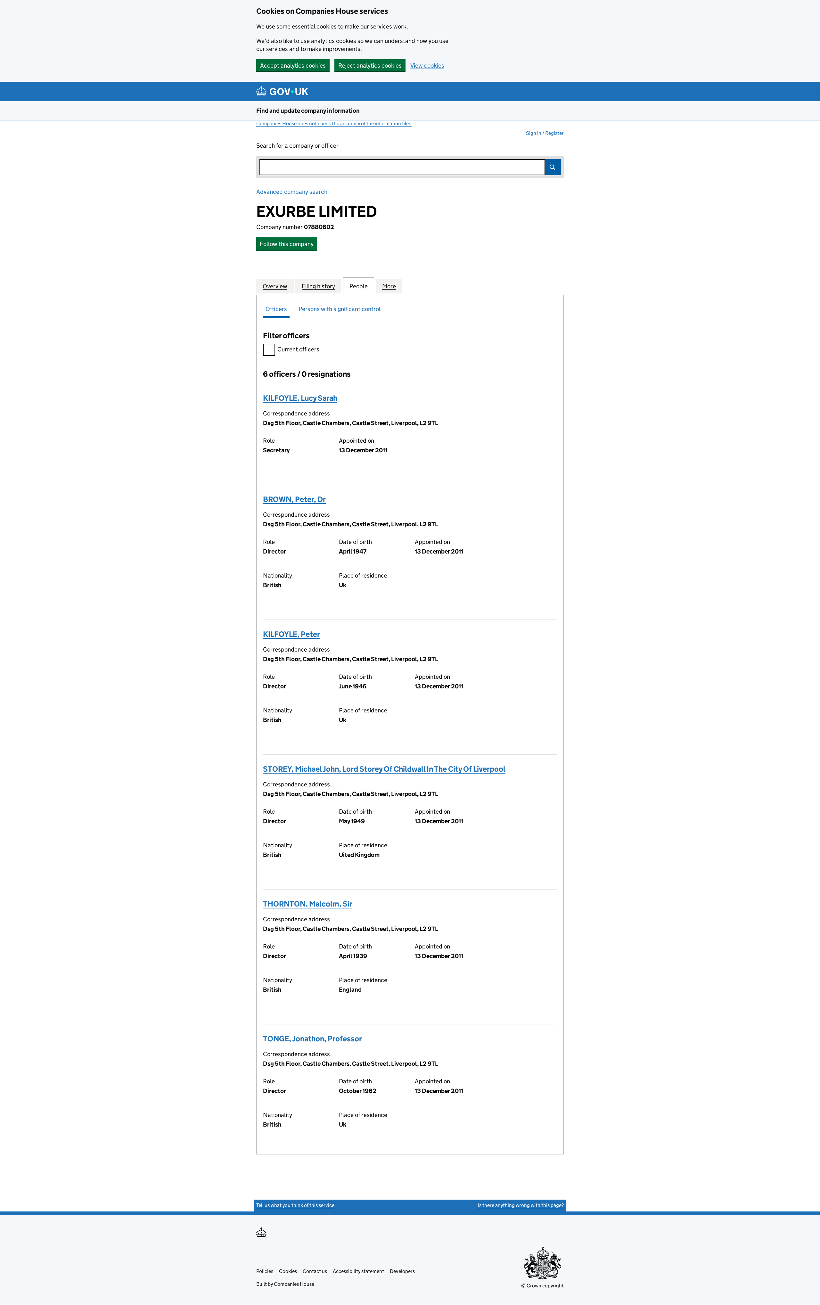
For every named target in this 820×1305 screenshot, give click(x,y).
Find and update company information (308, 110)
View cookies (427, 65)
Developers (402, 1271)
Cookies (288, 1271)
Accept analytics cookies (293, 65)
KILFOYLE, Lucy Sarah (300, 398)
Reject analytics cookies (370, 65)
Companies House (294, 1284)
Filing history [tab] (318, 286)
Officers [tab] (276, 309)
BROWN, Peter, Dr (294, 499)
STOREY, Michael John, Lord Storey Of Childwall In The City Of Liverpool (384, 769)
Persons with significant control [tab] (340, 309)
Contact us (315, 1271)
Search (553, 167)
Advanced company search (291, 191)
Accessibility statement (358, 1271)
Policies (264, 1271)
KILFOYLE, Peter (291, 634)
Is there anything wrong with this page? (521, 1205)
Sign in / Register (545, 133)
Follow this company (287, 244)
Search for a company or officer (297, 145)
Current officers (298, 349)
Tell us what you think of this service (295, 1205)
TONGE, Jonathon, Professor (312, 1038)
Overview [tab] (275, 286)
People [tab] (358, 286)
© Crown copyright (542, 1286)
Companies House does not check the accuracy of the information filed (334, 123)
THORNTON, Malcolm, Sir (307, 903)
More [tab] (389, 286)
